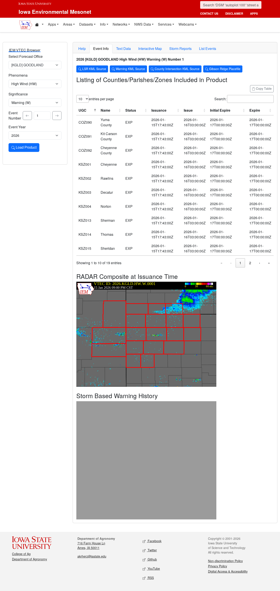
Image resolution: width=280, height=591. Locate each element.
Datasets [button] (86, 24)
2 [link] (250, 262)
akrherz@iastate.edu (91, 556)
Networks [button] (120, 24)
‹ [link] (230, 262)
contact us (209, 13)
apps (254, 13)
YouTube (153, 568)
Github (152, 559)
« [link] (221, 262)
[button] (39, 24)
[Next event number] (56, 115)
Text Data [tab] (123, 48)
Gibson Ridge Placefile (224, 69)
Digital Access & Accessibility (228, 571)
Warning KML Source (130, 69)
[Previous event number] (27, 115)
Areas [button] (67, 24)
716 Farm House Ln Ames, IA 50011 (91, 545)
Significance (18, 94)
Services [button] (165, 24)
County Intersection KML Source (177, 69)
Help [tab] (82, 48)
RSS (150, 577)
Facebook (154, 541)
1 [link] (240, 262)
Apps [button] (52, 24)
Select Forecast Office (26, 56)
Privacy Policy (217, 566)
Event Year (17, 126)
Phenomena (18, 75)
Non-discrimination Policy (225, 561)
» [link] (269, 262)
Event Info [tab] (101, 48)
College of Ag (21, 554)
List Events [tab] (207, 48)
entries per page (101, 98)
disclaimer (234, 13)
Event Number (15, 115)
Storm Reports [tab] (180, 48)
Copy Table (263, 88)
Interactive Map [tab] (150, 48)
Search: (220, 98)
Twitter (152, 550)
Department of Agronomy (29, 559)
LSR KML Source (93, 69)
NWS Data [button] (142, 24)
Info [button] (103, 24)
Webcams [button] (186, 24)
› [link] (259, 262)
